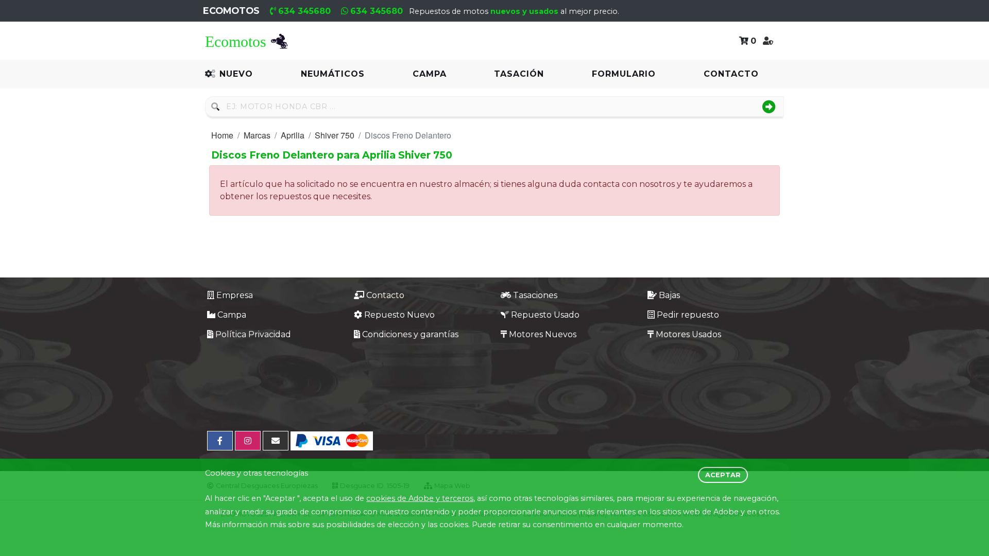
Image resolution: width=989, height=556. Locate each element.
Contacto (731, 74)
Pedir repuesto (688, 315)
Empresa (234, 295)
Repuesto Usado (545, 315)
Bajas (669, 295)
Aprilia (292, 135)
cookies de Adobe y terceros (419, 498)
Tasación (519, 74)
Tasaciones (535, 295)
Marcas (257, 135)
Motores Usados (688, 334)
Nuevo (236, 74)
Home (222, 135)
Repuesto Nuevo (399, 315)
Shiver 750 (334, 135)
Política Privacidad (253, 334)
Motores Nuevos (542, 334)
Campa (430, 74)
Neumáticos (333, 74)
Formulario (624, 74)
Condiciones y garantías (410, 334)
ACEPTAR (723, 475)
